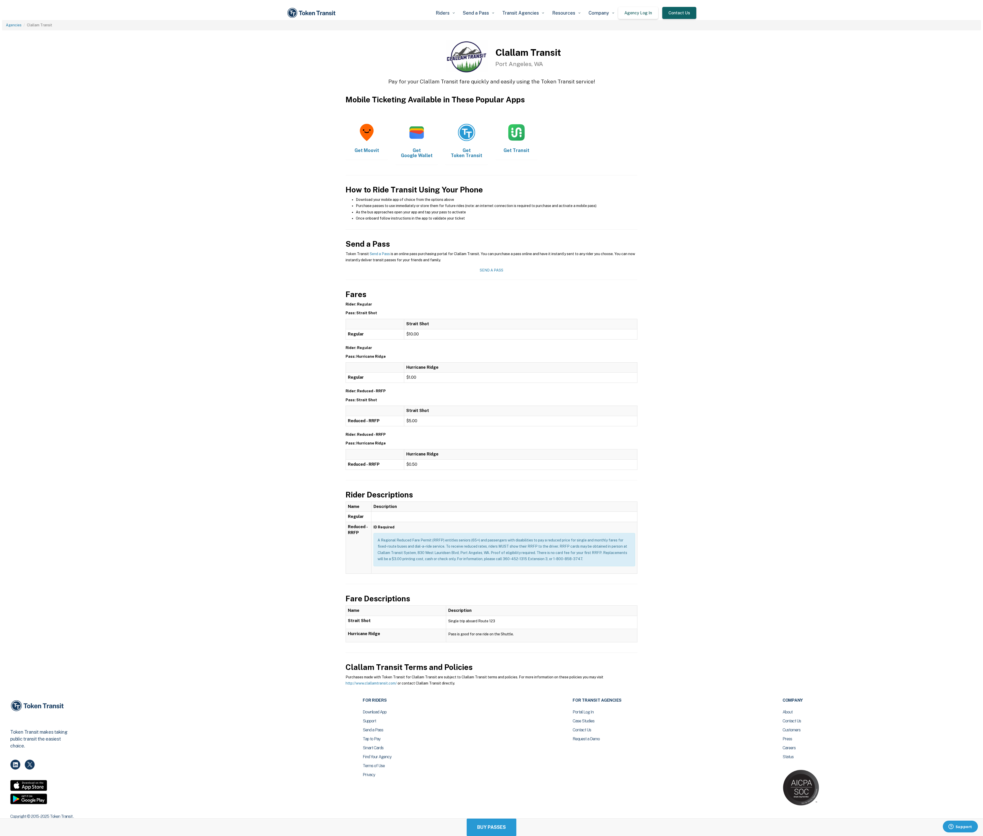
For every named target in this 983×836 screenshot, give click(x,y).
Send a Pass (380, 254)
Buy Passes (491, 827)
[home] (312, 13)
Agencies (14, 25)
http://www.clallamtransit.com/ (371, 683)
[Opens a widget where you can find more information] (960, 827)
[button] (445, 13)
